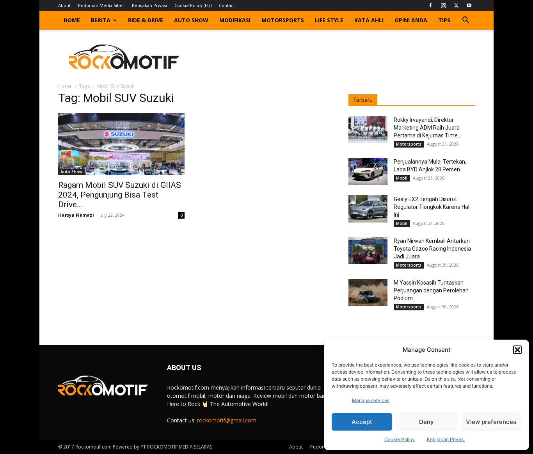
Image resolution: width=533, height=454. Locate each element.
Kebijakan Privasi (446, 439)
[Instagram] (443, 5)
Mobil (401, 178)
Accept (362, 422)
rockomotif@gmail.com (226, 420)
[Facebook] (430, 5)
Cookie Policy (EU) (192, 5)
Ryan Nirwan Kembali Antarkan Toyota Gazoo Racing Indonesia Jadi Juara (432, 249)
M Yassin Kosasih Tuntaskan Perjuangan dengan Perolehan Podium (431, 290)
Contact (227, 5)
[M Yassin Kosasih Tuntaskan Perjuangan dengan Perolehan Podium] (367, 292)
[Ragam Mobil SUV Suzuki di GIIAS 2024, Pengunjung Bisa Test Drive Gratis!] (121, 144)
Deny (426, 422)
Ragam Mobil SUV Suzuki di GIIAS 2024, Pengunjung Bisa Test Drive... (119, 194)
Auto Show (191, 20)
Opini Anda (410, 20)
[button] (517, 350)
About (64, 5)
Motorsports (282, 20)
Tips (444, 20)
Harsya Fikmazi (76, 215)
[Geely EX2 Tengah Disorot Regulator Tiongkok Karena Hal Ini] (367, 209)
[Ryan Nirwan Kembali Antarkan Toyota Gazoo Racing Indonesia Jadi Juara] (367, 250)
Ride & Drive (145, 20)
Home (72, 20)
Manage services (370, 400)
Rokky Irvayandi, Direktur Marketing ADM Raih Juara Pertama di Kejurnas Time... (427, 128)
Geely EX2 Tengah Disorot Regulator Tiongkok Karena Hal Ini (431, 207)
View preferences (491, 422)
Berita (100, 20)
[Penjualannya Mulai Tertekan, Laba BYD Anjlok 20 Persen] (367, 171)
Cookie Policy (399, 439)
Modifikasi (235, 20)
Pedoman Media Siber (101, 5)
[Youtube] (469, 5)
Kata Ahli (369, 20)
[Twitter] (456, 5)
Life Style (329, 20)
